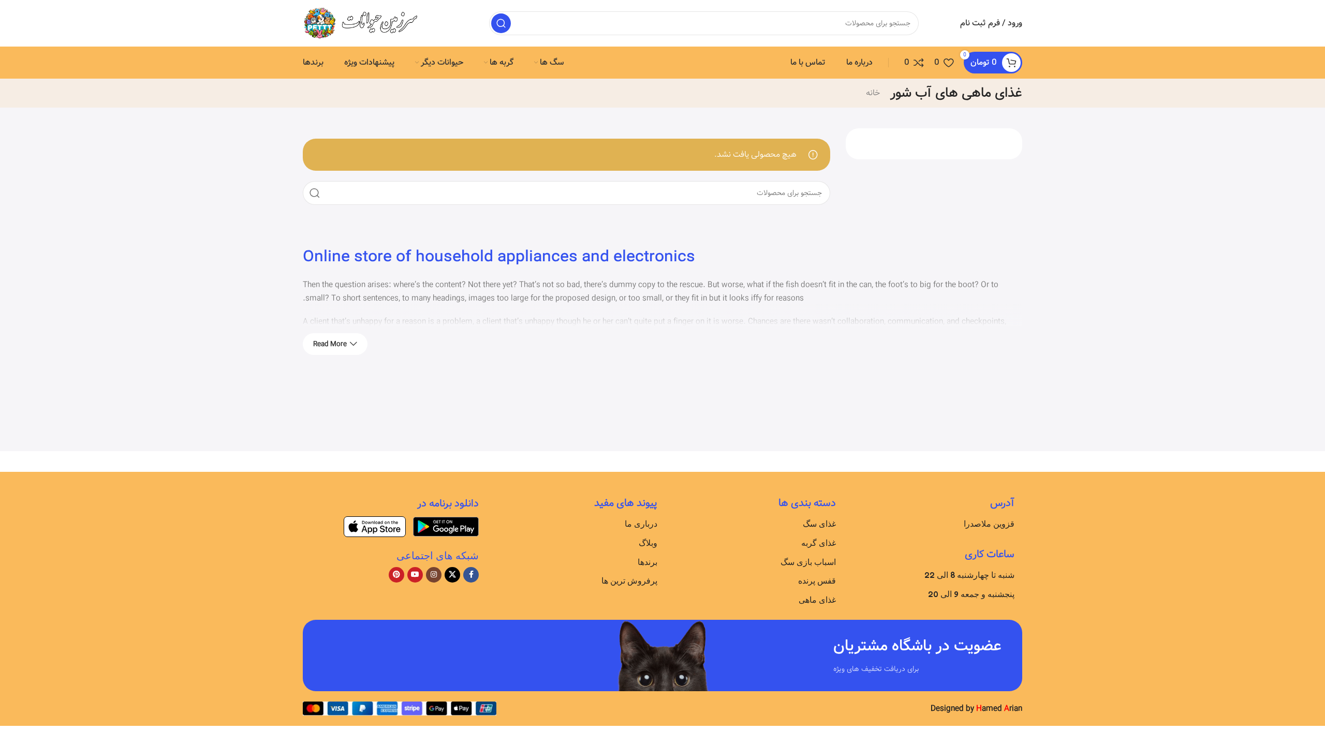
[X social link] (452, 575)
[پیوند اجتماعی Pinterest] (396, 575)
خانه (873, 92)
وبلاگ (648, 543)
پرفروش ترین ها (629, 580)
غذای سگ (819, 523)
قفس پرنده (817, 580)
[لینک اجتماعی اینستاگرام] (433, 575)
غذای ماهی (817, 599)
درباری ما (641, 523)
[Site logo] (367, 23)
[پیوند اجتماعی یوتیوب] (415, 575)
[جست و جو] (501, 23)
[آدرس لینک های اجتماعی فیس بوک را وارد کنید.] (471, 575)
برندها (647, 562)
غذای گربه (818, 543)
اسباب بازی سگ (808, 562)
